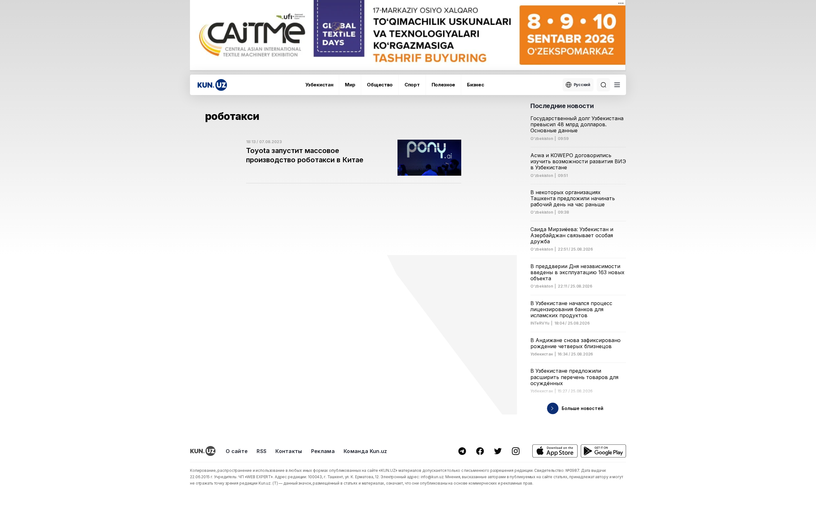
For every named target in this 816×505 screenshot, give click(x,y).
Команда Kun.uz (365, 451)
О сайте (237, 451)
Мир (350, 85)
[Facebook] (480, 451)
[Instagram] (516, 451)
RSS (261, 451)
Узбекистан (319, 85)
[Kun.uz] (212, 85)
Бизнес (475, 85)
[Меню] (617, 85)
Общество (380, 85)
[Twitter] (498, 451)
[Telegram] (462, 451)
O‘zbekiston (541, 138)
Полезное (443, 85)
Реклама (323, 451)
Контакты (288, 451)
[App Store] (555, 450)
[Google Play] (603, 450)
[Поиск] (603, 84)
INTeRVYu (539, 323)
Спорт (412, 85)
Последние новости (562, 106)
